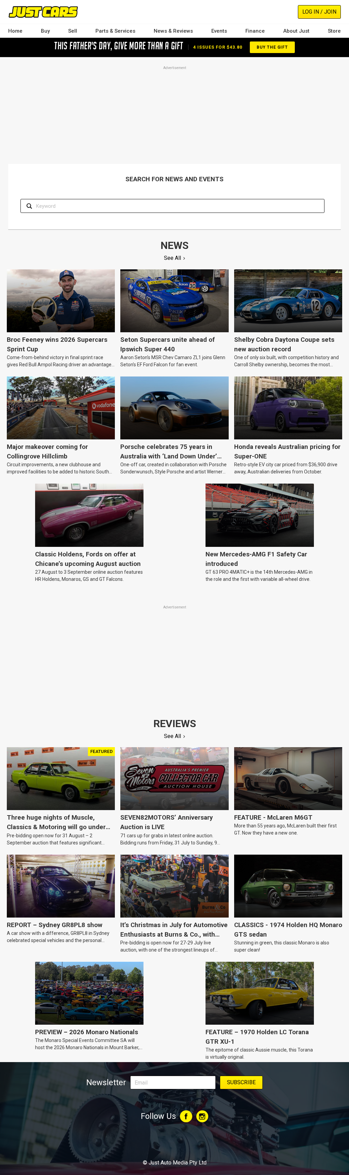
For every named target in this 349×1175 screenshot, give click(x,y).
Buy (45, 31)
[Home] (43, 12)
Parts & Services (115, 31)
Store (334, 31)
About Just (296, 31)
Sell (72, 31)
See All (172, 258)
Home (15, 31)
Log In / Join (319, 12)
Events (219, 31)
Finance (255, 31)
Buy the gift (272, 47)
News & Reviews (173, 31)
